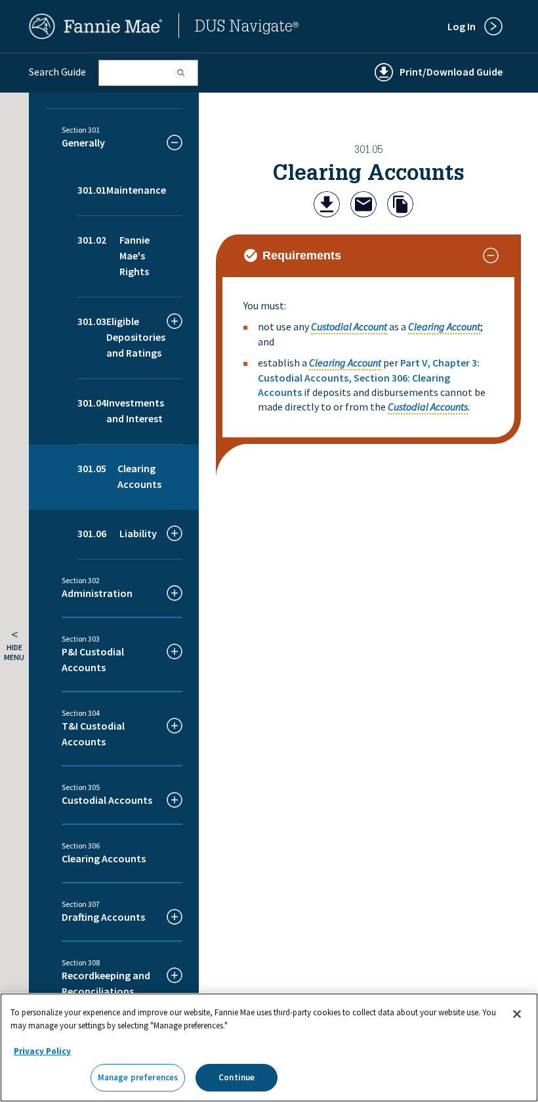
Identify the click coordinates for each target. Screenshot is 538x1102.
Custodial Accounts (428, 406)
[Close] (517, 1014)
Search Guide (57, 71)
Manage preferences (138, 1077)
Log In (461, 26)
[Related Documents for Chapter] (400, 206)
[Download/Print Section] (327, 206)
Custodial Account (349, 326)
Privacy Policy (42, 1051)
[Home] (96, 35)
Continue (236, 1077)
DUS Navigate (247, 28)
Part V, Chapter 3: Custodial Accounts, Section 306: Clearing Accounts (369, 377)
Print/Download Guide (451, 71)
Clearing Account (444, 326)
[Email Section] (363, 206)
